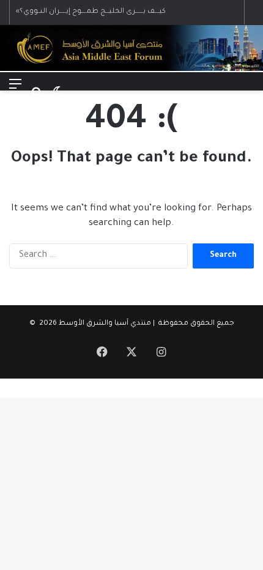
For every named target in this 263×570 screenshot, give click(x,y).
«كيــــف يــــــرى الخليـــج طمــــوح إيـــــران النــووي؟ (91, 12)
